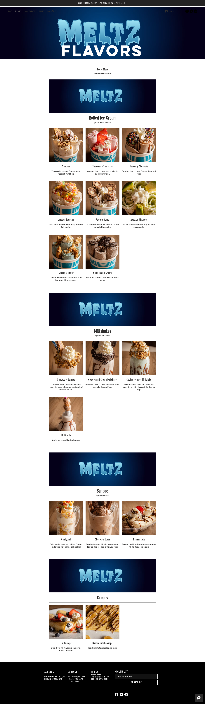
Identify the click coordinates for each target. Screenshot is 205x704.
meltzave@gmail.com (76, 677)
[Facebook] (187, 11)
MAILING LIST (121, 671)
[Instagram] (195, 11)
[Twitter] (191, 11)
